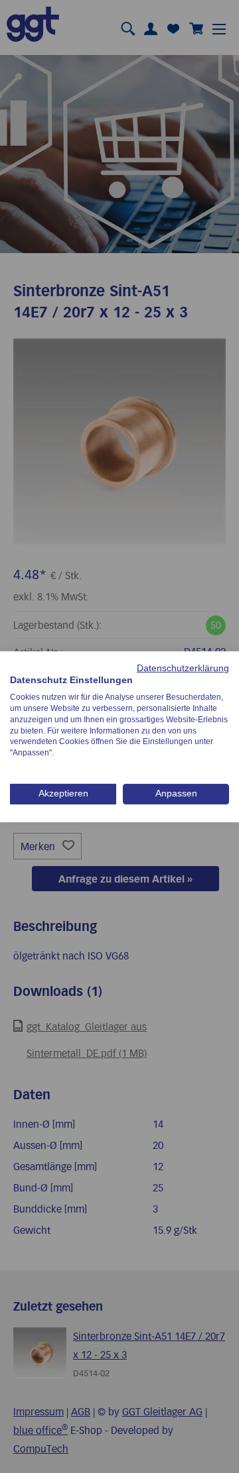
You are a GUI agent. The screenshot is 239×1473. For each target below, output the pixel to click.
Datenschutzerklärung (183, 668)
